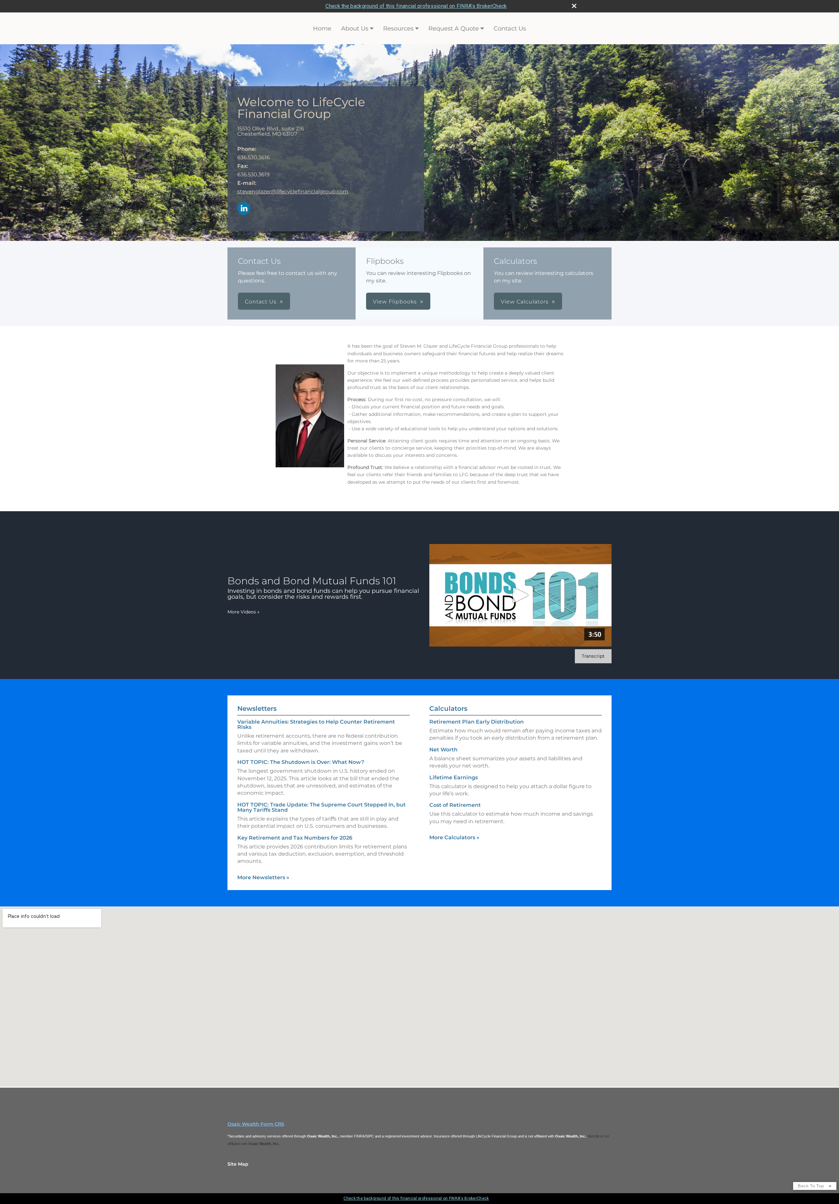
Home (322, 28)
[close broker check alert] (574, 6)
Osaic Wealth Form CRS (255, 1124)
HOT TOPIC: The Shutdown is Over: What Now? (300, 762)
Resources (398, 28)
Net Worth (443, 750)
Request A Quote (453, 28)
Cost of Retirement (455, 805)
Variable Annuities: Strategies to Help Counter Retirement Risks (316, 724)
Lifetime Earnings (453, 777)
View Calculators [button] (525, 302)
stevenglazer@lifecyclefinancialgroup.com (292, 191)
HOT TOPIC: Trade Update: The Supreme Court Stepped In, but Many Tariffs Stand (321, 807)
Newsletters (257, 708)
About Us (354, 28)
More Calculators (454, 837)
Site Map (237, 1164)
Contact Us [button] (261, 302)
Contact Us (510, 28)
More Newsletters (263, 877)
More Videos (243, 612)
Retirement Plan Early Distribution (476, 722)
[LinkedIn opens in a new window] (243, 209)
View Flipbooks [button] (395, 302)
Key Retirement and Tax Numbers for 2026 (294, 838)
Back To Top (812, 1185)
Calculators (448, 708)
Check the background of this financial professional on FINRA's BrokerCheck (416, 6)
